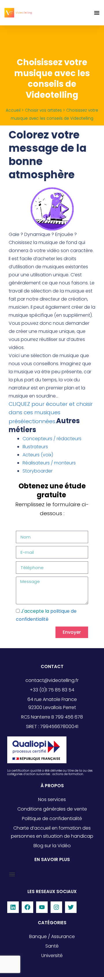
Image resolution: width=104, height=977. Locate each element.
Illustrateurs (35, 446)
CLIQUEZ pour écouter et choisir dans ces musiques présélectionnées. (51, 412)
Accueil (13, 110)
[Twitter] (71, 907)
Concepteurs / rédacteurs (52, 438)
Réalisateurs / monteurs (49, 463)
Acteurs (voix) (38, 454)
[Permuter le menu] (97, 13)
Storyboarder (38, 471)
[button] (12, 874)
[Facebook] (27, 907)
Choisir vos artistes (43, 110)
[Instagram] (56, 907)
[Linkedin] (13, 907)
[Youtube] (42, 907)
